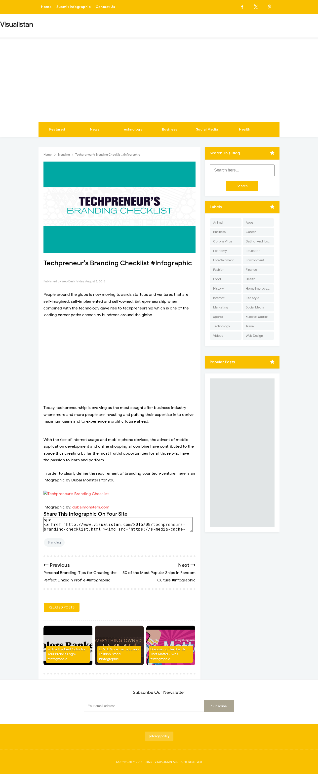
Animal (218, 222)
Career (251, 232)
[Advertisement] (159, 84)
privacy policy (159, 736)
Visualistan (163, 762)
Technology (132, 129)
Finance (251, 270)
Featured (57, 129)
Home (46, 7)
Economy (220, 251)
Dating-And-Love (259, 241)
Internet (219, 298)
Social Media (207, 129)
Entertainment (223, 260)
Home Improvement (260, 288)
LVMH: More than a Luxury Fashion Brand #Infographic (119, 654)
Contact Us (105, 7)
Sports (218, 317)
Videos (218, 336)
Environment (255, 260)
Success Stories (257, 317)
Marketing (220, 307)
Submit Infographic (73, 7)
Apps (249, 222)
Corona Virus (222, 241)
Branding (54, 542)
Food (217, 279)
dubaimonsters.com (90, 507)
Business (169, 129)
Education (253, 251)
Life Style (252, 298)
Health (244, 129)
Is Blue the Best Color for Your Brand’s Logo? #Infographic (66, 654)
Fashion (218, 270)
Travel (250, 326)
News (94, 129)
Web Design (254, 336)
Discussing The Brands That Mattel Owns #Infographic (167, 654)
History (218, 288)
